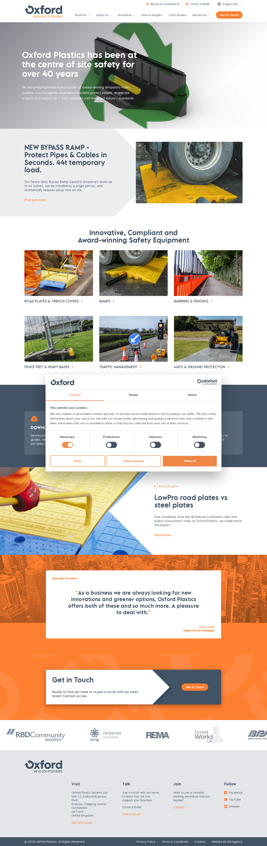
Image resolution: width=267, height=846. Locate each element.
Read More (162, 535)
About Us (102, 15)
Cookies (199, 841)
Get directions (82, 822)
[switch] (111, 445)
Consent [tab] (75, 395)
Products (81, 15)
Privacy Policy (146, 841)
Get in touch (131, 814)
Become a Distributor (165, 4)
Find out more (35, 200)
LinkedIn (234, 806)
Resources (200, 15)
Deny (77, 461)
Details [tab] (133, 395)
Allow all (190, 461)
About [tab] (192, 395)
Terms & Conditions (175, 841)
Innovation (125, 15)
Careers (179, 807)
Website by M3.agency (227, 841)
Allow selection (133, 461)
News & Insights (151, 15)
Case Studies (177, 15)
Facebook (236, 792)
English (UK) (230, 4)
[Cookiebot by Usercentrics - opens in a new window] (200, 382)
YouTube (235, 799)
